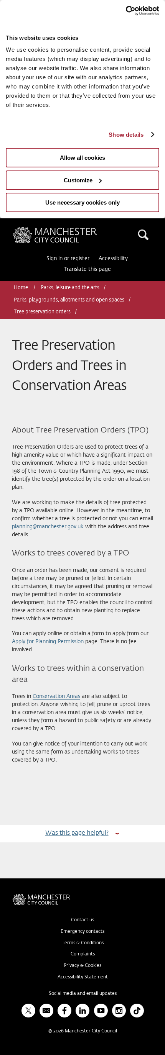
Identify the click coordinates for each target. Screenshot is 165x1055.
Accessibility (113, 258)
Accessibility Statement (83, 977)
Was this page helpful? (77, 833)
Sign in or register (67, 258)
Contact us (82, 920)
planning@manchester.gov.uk (48, 526)
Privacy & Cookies (82, 965)
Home (21, 287)
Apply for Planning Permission (48, 641)
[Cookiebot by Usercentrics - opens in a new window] (125, 11)
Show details (126, 134)
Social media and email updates (83, 993)
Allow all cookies (82, 157)
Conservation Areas (56, 696)
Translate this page (87, 269)
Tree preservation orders (42, 312)
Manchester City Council (68, 230)
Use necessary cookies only (82, 202)
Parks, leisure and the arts (70, 287)
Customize (78, 180)
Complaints (83, 954)
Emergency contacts (82, 931)
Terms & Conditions (83, 943)
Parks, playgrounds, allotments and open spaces (69, 300)
